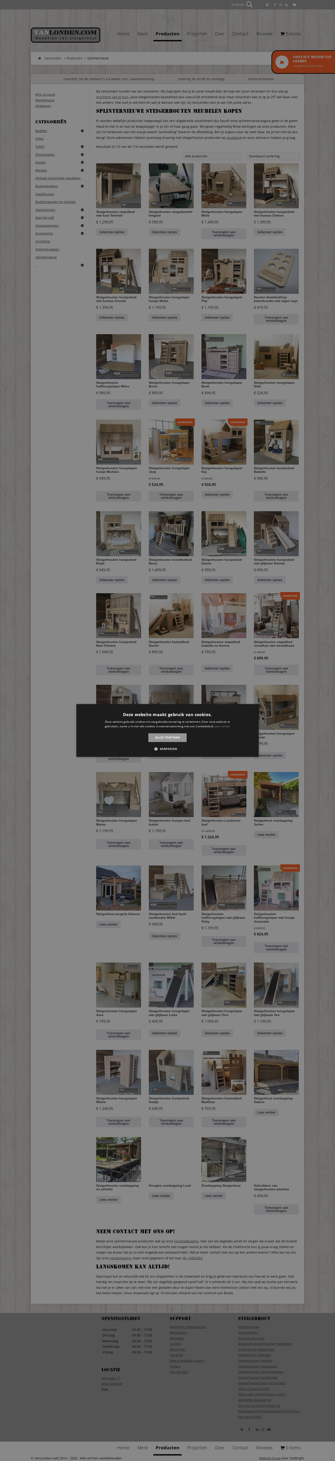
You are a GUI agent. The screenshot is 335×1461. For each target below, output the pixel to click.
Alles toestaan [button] (167, 737)
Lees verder (222, 726)
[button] (167, 749)
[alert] (167, 730)
